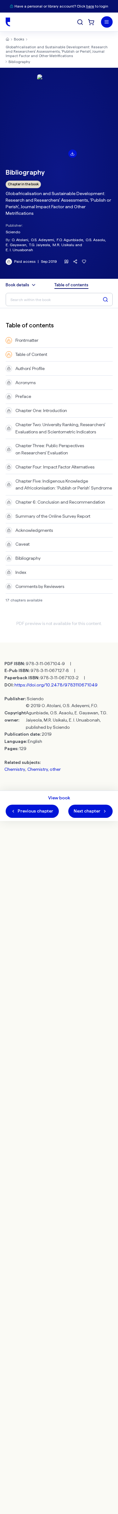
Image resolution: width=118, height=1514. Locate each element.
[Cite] (66, 262)
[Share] (75, 262)
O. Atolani (20, 239)
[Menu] (107, 22)
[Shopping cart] (91, 22)
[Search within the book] (105, 299)
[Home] (8, 22)
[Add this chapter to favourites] (84, 262)
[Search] (80, 22)
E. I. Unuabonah (19, 249)
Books (19, 39)
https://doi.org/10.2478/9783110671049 (56, 684)
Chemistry (14, 769)
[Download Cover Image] (72, 154)
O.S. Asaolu (95, 239)
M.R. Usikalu (63, 244)
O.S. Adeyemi (42, 239)
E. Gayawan (16, 244)
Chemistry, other (44, 769)
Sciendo (13, 232)
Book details (17, 285)
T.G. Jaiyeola (39, 244)
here (90, 6)
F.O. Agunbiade (70, 239)
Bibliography (19, 62)
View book (59, 797)
